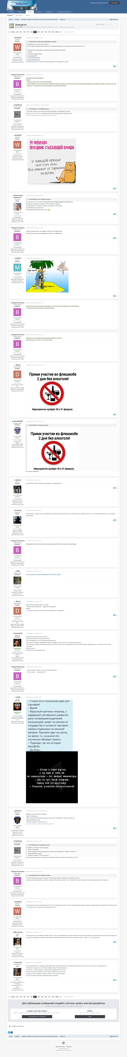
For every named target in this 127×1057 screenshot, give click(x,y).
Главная (11, 12)
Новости (20, 12)
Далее (56, 31)
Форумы (10, 15)
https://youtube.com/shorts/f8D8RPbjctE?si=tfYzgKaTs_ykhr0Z (43, 574)
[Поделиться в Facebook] (11, 1032)
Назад (13, 31)
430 (24, 32)
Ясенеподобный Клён (33, 59)
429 (21, 32)
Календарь (19, 15)
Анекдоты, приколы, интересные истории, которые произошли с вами (54, 27)
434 (38, 32)
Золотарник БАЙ (32, 56)
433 (35, 32)
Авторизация (101, 24)
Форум (30, 12)
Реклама (68, 1046)
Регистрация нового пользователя (37, 1016)
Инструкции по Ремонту (64, 12)
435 (42, 32)
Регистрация (114, 2)
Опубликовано (34, 37)
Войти (89, 1016)
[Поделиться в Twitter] (9, 1032)
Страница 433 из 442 (69, 32)
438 (52, 32)
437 (49, 32)
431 (28, 32)
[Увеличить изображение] (47, 276)
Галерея (38, 12)
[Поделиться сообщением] (116, 37)
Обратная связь (60, 1046)
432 (31, 32)
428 (17, 32)
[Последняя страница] (61, 32)
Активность (49, 12)
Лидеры (27, 15)
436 (45, 32)
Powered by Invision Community (63, 1050)
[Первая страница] (9, 32)
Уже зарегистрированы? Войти (98, 3)
